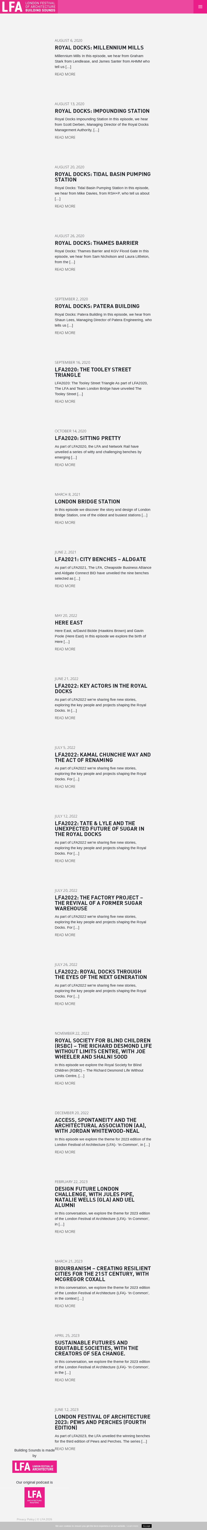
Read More (65, 74)
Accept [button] (146, 1526)
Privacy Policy (26, 1519)
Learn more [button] (132, 1526)
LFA (42, 1519)
